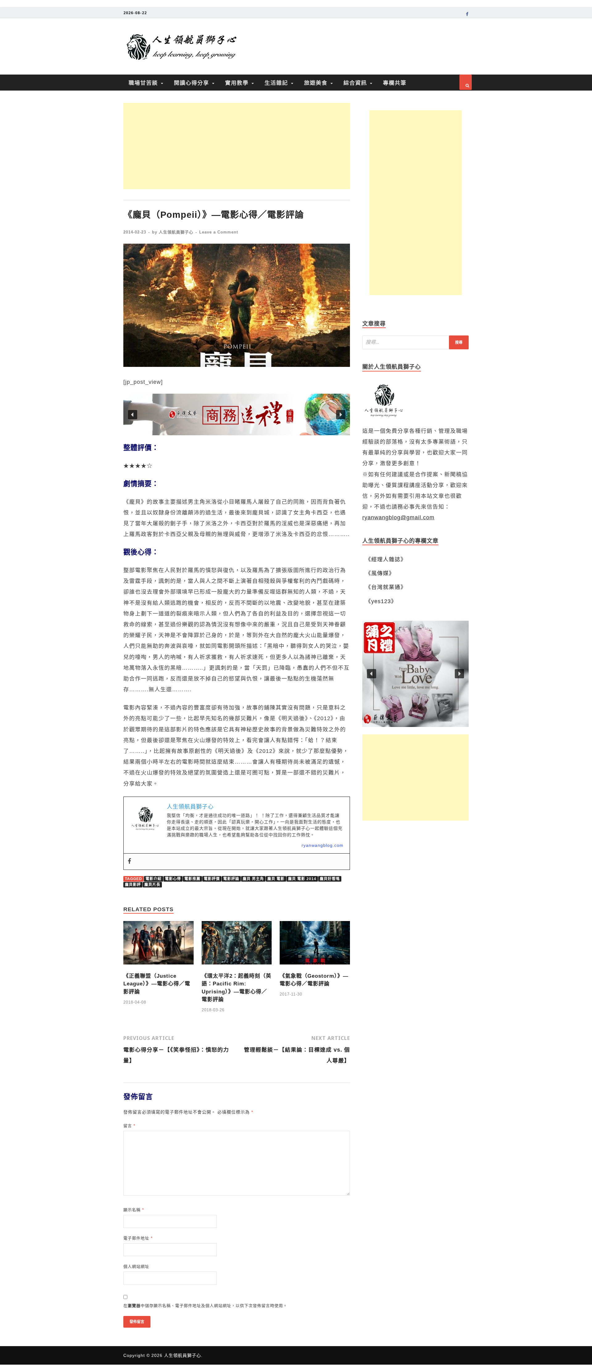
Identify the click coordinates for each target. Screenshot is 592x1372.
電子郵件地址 (138, 1238)
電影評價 (212, 879)
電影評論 (231, 879)
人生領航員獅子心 (176, 232)
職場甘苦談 (143, 82)
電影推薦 (192, 879)
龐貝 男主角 (253, 879)
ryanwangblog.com (322, 845)
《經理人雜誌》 (385, 559)
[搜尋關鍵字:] (415, 342)
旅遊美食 (315, 82)
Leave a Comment (218, 232)
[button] (236, 414)
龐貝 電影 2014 (302, 879)
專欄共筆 (394, 82)
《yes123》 (381, 601)
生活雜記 (276, 82)
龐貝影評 (133, 885)
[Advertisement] (236, 146)
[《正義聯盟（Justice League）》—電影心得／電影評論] (158, 966)
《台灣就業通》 (385, 587)
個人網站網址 (136, 1266)
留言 (129, 1125)
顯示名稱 (133, 1210)
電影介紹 (154, 879)
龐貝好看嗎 (330, 879)
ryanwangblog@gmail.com (398, 517)
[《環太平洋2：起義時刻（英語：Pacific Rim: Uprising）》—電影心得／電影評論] (237, 966)
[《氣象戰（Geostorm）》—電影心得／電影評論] (315, 966)
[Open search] (465, 82)
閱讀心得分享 (191, 82)
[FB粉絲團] (467, 15)
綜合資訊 (355, 82)
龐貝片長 (152, 885)
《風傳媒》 (380, 573)
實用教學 (237, 82)
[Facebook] (129, 861)
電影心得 (173, 879)
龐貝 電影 (276, 879)
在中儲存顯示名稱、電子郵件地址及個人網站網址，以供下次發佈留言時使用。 (205, 1305)
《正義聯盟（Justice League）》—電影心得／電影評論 (156, 984)
